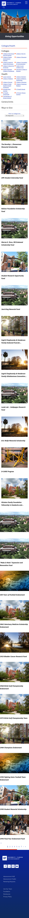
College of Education (21, 57)
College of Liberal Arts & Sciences (8, 66)
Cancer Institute (7, 77)
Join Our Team (7, 889)
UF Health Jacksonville (6, 93)
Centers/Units (7, 102)
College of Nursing (7, 82)
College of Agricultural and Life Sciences (8, 54)
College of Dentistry (21, 77)
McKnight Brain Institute (7, 90)
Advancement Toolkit (9, 879)
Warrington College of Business (21, 70)
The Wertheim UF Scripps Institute (7, 97)
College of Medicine (8, 78)
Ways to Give (6, 107)
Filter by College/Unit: (14, 113)
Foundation (6, 891)
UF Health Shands (20, 89)
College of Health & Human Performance (8, 63)
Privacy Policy (7, 896)
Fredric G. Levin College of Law (20, 66)
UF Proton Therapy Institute (21, 93)
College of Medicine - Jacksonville (21, 79)
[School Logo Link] (10, 3)
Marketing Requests (9, 881)
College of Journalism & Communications (21, 63)
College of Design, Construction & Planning (7, 59)
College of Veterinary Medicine (21, 85)
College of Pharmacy (21, 82)
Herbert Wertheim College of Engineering (8, 70)
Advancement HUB (9, 876)
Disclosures (6, 894)
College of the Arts (20, 53)
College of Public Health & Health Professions (7, 86)
